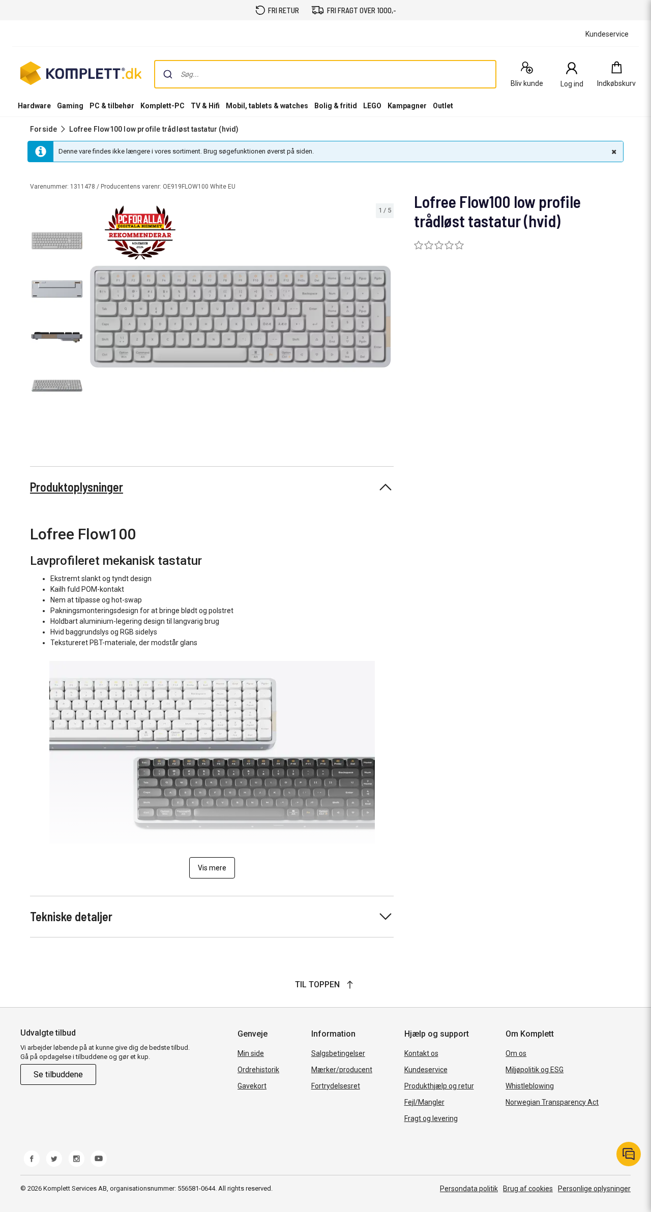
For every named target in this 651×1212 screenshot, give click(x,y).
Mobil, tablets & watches (267, 106)
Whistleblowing (530, 1086)
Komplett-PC (162, 106)
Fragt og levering (431, 1118)
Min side (251, 1053)
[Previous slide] (95, 318)
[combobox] (325, 74)
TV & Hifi (205, 106)
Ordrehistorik (258, 1070)
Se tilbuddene (58, 1074)
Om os (516, 1053)
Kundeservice (426, 1070)
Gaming (70, 106)
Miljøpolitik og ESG (535, 1070)
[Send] (168, 74)
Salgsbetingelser (338, 1053)
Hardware (34, 106)
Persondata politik (469, 1189)
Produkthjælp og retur (439, 1086)
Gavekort (252, 1086)
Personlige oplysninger (594, 1189)
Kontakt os (421, 1053)
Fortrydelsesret (335, 1086)
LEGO (372, 106)
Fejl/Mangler (424, 1102)
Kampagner (407, 106)
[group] (240, 316)
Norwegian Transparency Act (552, 1102)
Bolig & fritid (335, 106)
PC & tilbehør (112, 106)
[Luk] (613, 151)
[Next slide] (384, 318)
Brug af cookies (528, 1189)
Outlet (443, 106)
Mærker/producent (341, 1070)
